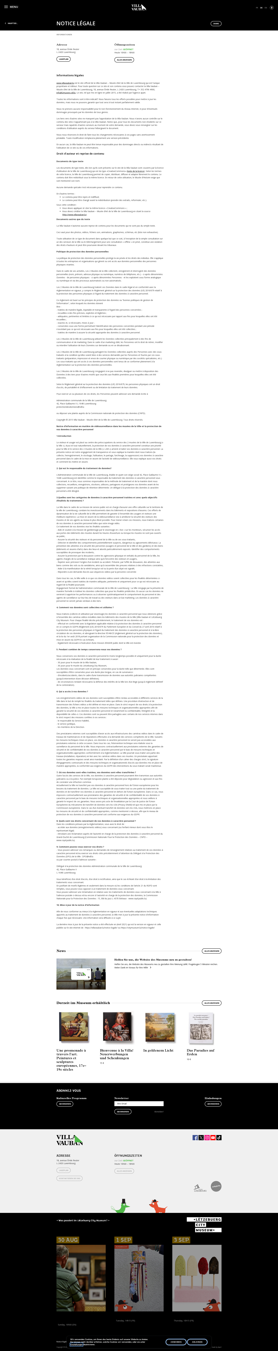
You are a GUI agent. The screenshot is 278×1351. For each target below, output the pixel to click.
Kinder (118, 1327)
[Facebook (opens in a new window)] (195, 1137)
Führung (60, 1327)
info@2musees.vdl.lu (66, 92)
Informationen (64, 34)
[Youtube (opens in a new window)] (213, 1137)
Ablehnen (197, 1342)
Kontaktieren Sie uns (69, 1178)
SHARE (216, 23)
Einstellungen (76, 1344)
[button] (11, 6)
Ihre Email (122, 1103)
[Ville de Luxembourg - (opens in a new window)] (197, 1186)
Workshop (119, 1323)
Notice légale (61, 1341)
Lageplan (63, 59)
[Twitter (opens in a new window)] (201, 1137)
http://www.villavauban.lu (74, 214)
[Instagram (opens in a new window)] (207, 1137)
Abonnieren (65, 1104)
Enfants (125, 1327)
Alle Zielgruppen (64, 1331)
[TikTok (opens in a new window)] (219, 1137)
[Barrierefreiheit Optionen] (272, 8)
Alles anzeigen (124, 60)
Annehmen (176, 1342)
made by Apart (217, 1347)
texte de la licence (135, 171)
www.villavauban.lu (65, 83)
